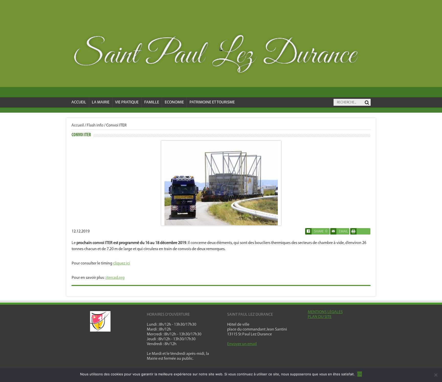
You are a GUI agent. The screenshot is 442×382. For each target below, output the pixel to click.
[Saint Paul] (221, 55)
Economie (174, 102)
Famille (151, 102)
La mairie (100, 102)
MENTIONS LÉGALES (325, 312)
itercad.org (115, 278)
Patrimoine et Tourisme (212, 102)
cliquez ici (121, 263)
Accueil (78, 102)
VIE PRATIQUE (127, 102)
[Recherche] (367, 103)
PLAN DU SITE (320, 317)
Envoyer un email (242, 344)
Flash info (95, 125)
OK (359, 374)
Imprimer (360, 231)
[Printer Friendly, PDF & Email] (353, 233)
